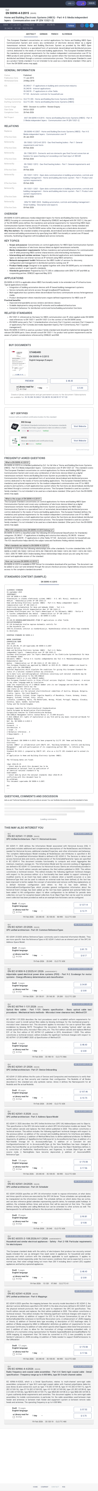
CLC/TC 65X (70, 917)
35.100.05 (51, 917)
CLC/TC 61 (64, 1284)
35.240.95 (51, 25)
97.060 (54, 1284)
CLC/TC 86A (61, 1057)
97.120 (17, 28)
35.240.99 (8, 28)
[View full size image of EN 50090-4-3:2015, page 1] (19, 363)
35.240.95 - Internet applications (37, 89)
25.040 (49, 961)
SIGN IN (91, 3)
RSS (63, 1487)
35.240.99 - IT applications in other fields (40, 91)
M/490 (60, 917)
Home (35, 1487)
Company (44, 1487)
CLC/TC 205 (28, 28)
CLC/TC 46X (61, 1422)
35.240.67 (41, 25)
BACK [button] (5, 25)
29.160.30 (50, 997)
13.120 (46, 1284)
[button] (71, 25)
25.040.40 (40, 917)
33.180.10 (49, 1057)
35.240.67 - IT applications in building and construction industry (50, 86)
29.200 (60, 997)
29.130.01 (40, 997)
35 (26, 397)
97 (60, 397)
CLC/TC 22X (70, 997)
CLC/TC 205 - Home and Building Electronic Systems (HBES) (48, 99)
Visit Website (80, 426)
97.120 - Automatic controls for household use (43, 94)
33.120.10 (49, 1422)
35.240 (30, 397)
